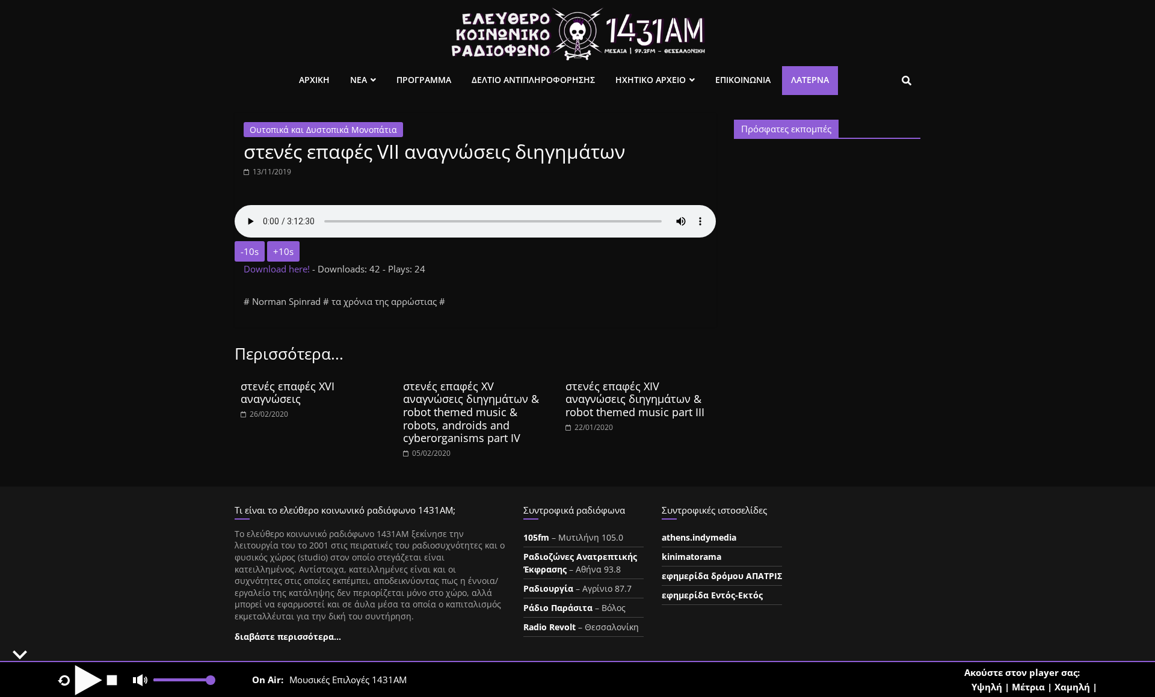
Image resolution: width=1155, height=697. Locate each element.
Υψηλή (987, 687)
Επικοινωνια (743, 79)
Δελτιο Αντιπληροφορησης (533, 79)
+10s (283, 251)
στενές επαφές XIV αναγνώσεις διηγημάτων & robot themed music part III (634, 399)
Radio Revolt (549, 627)
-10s (250, 251)
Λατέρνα (810, 79)
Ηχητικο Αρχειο (650, 79)
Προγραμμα (423, 79)
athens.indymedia (699, 537)
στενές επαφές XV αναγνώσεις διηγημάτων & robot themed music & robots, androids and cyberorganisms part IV (471, 412)
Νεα (358, 79)
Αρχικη (314, 79)
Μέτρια (1028, 687)
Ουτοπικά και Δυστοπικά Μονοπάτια (323, 129)
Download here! (278, 269)
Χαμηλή (1072, 687)
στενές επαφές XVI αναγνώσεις (287, 393)
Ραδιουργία (548, 588)
